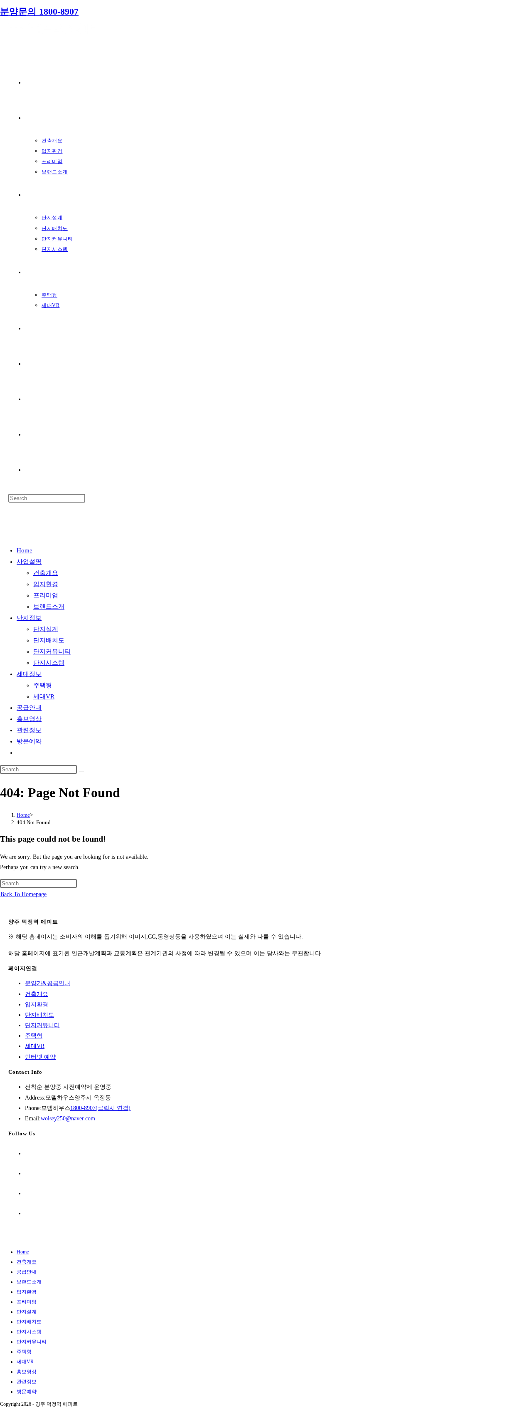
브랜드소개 (48, 606)
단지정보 (29, 617)
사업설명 (29, 561)
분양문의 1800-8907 (39, 11)
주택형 (42, 685)
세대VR (43, 696)
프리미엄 (45, 595)
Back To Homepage (23, 894)
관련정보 (29, 730)
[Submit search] (81, 771)
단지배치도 (48, 640)
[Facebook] (27, 1173)
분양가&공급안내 (47, 983)
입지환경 (45, 584)
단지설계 (45, 629)
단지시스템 (48, 662)
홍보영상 (29, 719)
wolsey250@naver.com (68, 1118)
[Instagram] (27, 1193)
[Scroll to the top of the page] (2, 1412)
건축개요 (45, 573)
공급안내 (29, 707)
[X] (27, 1153)
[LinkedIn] (27, 1213)
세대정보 (29, 674)
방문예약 (29, 741)
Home (24, 550)
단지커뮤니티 (52, 651)
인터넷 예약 (40, 1057)
